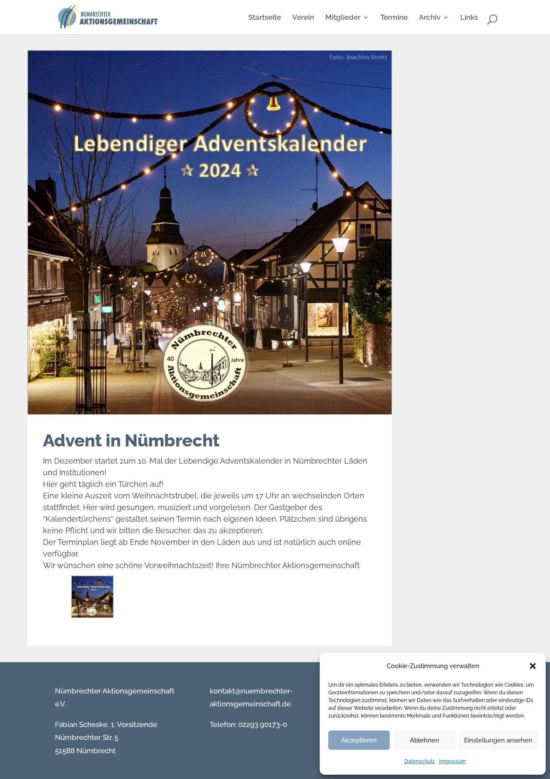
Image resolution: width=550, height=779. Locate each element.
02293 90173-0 (261, 724)
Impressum (452, 761)
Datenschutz (419, 761)
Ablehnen (424, 740)
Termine (394, 17)
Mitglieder (343, 17)
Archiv (429, 17)
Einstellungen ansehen (498, 740)
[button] (533, 666)
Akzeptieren (359, 740)
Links (469, 17)
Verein (303, 17)
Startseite (264, 17)
